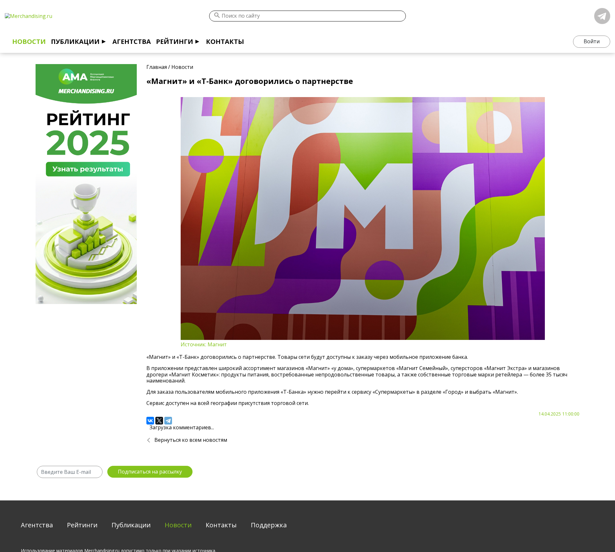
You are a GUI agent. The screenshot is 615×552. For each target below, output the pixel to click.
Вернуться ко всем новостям (190, 439)
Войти (592, 41)
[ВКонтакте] (150, 420)
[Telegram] (168, 420)
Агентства (131, 41)
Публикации (75, 41)
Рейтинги (174, 41)
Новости (29, 41)
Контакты (225, 41)
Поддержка (269, 525)
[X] (159, 420)
